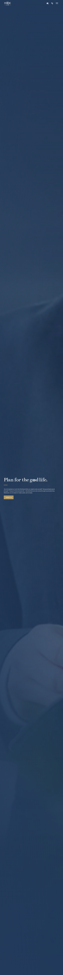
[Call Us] (52, 3)
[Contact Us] (48, 3)
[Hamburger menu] (57, 3)
